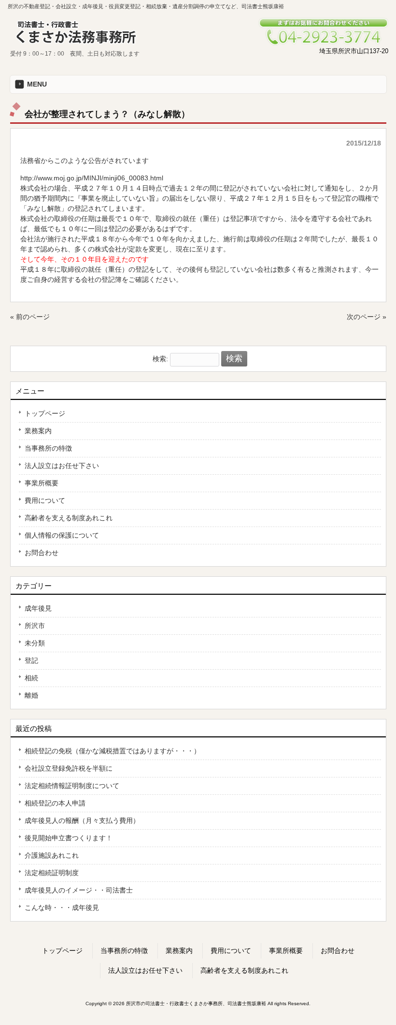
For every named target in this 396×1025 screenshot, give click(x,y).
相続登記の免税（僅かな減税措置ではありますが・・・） (112, 751)
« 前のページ (30, 317)
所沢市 (35, 626)
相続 (31, 678)
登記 (31, 660)
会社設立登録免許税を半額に (69, 768)
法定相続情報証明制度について (72, 786)
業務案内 (38, 431)
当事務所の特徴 (48, 448)
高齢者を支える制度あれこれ (69, 518)
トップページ (45, 413)
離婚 (31, 695)
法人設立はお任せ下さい (62, 465)
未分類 (35, 643)
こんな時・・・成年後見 (62, 907)
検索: (160, 359)
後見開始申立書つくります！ (69, 838)
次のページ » (366, 317)
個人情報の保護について (62, 535)
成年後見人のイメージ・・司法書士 (79, 890)
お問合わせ (41, 552)
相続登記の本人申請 (55, 803)
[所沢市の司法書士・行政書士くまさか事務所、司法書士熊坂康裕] (77, 45)
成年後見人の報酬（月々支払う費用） (82, 820)
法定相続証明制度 (52, 873)
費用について (45, 500)
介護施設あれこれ (52, 855)
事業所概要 (41, 483)
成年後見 (38, 608)
